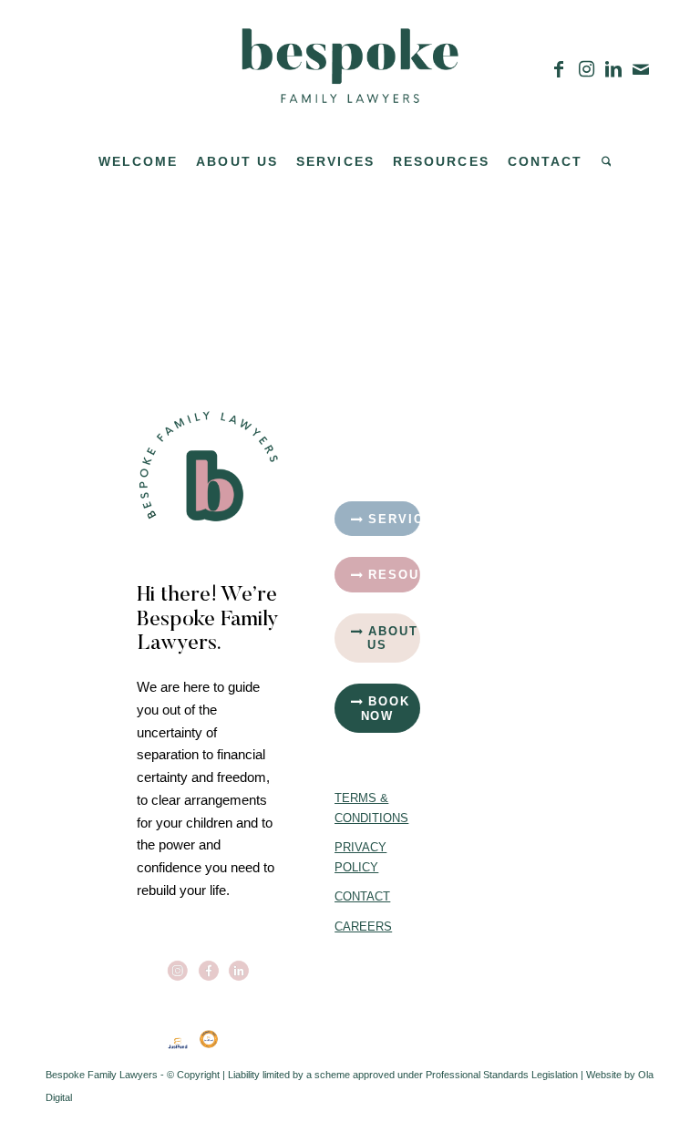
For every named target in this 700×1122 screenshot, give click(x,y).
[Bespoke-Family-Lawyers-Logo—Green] (350, 69)
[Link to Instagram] (586, 69)
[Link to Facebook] (558, 69)
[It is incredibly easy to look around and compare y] (447, 421)
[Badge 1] (209, 1039)
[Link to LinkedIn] (613, 69)
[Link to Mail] (640, 69)
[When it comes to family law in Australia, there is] (536, 487)
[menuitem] (138, 161)
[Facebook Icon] (209, 971)
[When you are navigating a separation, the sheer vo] (536, 421)
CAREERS (363, 926)
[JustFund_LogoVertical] (178, 1043)
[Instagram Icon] (178, 971)
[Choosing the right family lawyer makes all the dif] (447, 487)
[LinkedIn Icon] (239, 971)
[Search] (602, 161)
